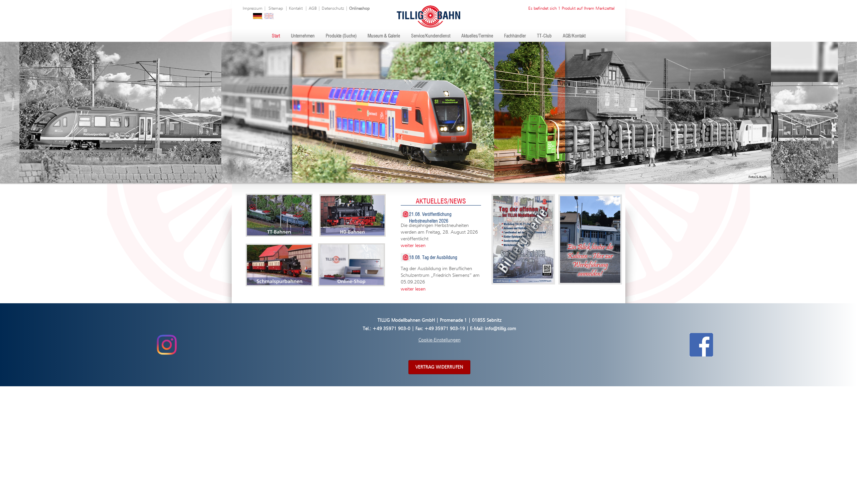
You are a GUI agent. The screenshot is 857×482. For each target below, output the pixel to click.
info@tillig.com (500, 328)
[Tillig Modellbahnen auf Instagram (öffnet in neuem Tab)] (166, 344)
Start (276, 36)
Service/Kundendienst (430, 36)
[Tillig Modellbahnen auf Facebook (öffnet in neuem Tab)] (701, 344)
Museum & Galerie (384, 36)
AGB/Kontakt (574, 36)
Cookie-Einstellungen (439, 340)
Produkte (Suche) (341, 36)
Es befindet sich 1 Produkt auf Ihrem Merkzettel (571, 8)
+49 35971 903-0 (391, 328)
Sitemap (275, 8)
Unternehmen (303, 36)
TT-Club (544, 36)
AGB (313, 8)
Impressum (252, 8)
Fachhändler (515, 36)
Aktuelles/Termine (477, 36)
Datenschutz (333, 8)
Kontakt (296, 8)
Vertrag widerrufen (439, 367)
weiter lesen (413, 245)
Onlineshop (359, 8)
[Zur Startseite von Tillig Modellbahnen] (428, 16)
